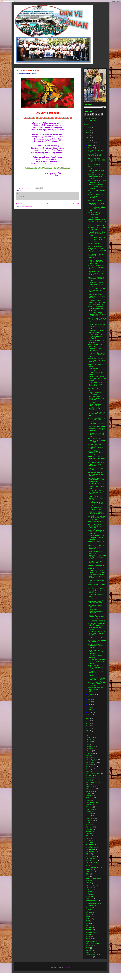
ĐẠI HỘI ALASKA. (91, 860)
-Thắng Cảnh (90, 798)
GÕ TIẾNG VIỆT (91, 120)
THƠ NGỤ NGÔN (91, 932)
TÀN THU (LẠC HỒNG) (95, 246)
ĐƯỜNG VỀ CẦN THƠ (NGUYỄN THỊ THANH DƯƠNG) (95, 453)
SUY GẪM (89, 910)
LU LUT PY (89, 887)
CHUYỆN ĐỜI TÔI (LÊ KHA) (96, 426)
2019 (88, 720)
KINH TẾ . (89, 883)
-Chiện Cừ (89, 755)
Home (47, 203)
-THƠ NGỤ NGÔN (91, 802)
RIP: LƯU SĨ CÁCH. (94, 243)
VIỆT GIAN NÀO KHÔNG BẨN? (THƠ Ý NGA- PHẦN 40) (96, 458)
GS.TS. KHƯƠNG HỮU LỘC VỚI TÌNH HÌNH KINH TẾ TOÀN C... (96, 492)
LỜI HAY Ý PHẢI (93, 217)
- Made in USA (90, 748)
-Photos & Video (91, 789)
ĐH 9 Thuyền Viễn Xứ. (92, 867)
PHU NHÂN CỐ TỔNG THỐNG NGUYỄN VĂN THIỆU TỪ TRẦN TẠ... (95, 404)
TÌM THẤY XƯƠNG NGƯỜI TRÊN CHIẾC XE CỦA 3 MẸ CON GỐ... (97, 378)
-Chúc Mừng (89, 757)
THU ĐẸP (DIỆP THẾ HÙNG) (96, 424)
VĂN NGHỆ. (89, 952)
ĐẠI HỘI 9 (89, 854)
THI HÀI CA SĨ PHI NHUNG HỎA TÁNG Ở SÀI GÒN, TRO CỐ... (96, 537)
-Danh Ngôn (89, 769)
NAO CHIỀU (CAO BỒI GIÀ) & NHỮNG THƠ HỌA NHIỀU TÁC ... (96, 267)
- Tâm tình (89, 751)
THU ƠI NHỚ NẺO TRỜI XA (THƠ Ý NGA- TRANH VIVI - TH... (97, 354)
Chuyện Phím (90, 849)
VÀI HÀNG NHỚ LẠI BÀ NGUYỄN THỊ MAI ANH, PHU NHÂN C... (95, 384)
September (91, 694)
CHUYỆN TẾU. (90, 851)
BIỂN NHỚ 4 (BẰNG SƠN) (96, 225)
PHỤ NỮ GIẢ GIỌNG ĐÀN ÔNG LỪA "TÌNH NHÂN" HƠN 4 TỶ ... (96, 503)
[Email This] (35, 188)
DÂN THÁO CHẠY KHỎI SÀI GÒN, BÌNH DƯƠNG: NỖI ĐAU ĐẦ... (96, 633)
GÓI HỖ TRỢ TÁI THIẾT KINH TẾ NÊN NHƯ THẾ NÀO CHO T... (97, 557)
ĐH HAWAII (89, 869)
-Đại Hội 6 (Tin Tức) (92, 762)
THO (87, 921)
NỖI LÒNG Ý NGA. (93, 568)
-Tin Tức (88, 816)
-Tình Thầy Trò (90, 818)
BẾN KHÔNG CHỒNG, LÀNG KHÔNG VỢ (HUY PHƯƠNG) (96, 256)
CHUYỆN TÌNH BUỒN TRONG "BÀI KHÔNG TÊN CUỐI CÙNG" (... (96, 617)
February (91, 712)
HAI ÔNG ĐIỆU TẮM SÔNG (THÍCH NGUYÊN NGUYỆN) (96, 196)
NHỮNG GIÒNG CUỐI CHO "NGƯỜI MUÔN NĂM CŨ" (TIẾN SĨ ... (96, 176)
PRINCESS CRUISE (92, 901)
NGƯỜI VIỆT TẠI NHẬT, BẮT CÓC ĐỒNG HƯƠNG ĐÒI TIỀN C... (96, 279)
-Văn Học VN (90, 827)
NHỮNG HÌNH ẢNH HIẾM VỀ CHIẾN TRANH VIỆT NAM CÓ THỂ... (96, 360)
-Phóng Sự (89, 786)
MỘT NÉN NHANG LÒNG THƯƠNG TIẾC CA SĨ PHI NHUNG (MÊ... (96, 440)
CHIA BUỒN (89, 842)
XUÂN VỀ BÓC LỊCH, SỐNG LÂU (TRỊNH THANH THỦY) (96, 209)
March (90, 709)
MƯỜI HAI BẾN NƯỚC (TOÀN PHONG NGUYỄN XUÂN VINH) (96, 480)
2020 (88, 718)
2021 (88, 140)
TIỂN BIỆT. (91, 675)
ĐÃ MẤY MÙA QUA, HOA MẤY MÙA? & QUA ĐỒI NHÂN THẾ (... (95, 336)
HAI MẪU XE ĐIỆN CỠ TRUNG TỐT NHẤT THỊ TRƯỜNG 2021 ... (95, 646)
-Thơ (20, 190)
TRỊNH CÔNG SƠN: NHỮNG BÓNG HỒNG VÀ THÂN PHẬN (96, 233)
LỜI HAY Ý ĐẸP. (91, 885)
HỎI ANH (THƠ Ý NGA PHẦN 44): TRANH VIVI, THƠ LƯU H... (97, 221)
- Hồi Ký (88, 742)
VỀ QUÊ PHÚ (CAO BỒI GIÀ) (96, 324)
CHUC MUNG (90, 845)
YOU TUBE (89, 957)
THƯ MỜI (89, 934)
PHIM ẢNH (89, 898)
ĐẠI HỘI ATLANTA (91, 863)
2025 (88, 130)
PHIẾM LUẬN (90, 896)
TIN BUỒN (89, 939)
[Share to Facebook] (40, 188)
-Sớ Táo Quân (90, 791)
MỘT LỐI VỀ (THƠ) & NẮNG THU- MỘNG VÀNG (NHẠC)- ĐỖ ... (96, 464)
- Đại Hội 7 (89, 739)
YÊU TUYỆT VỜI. (93, 598)
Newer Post (19, 203)
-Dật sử (88, 771)
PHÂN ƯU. (89, 894)
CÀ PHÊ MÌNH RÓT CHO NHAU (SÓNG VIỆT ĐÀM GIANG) (96, 284)
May (89, 704)
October (90, 148)
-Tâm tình (89, 793)
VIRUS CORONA (91, 954)
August (90, 697)
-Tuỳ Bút (88, 822)
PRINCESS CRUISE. (92, 903)
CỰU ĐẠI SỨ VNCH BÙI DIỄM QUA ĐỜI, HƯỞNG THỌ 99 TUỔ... (96, 261)
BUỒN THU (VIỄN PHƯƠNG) (96, 621)
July (89, 699)
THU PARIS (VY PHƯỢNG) (96, 637)
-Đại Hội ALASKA (91, 766)
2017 (88, 725)
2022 (88, 138)
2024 (88, 133)
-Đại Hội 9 (89, 764)
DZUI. (87, 876)
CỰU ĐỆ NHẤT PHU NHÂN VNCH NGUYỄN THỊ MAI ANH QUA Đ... (96, 398)
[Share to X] (38, 188)
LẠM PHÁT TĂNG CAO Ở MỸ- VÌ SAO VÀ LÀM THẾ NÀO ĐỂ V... (97, 320)
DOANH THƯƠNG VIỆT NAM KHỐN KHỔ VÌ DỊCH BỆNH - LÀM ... (97, 160)
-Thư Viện (89, 811)
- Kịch (87, 744)
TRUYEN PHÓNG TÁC (93, 943)
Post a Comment (22, 196)
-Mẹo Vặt (88, 780)
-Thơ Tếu (89, 804)
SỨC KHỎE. (90, 905)
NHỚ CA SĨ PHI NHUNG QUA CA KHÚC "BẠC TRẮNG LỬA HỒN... (96, 532)
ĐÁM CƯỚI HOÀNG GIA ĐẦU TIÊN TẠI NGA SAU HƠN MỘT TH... (96, 667)
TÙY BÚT (89, 950)
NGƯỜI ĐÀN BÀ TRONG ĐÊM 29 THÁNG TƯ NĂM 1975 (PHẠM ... (96, 308)
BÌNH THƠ (89, 833)
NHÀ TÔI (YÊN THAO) (94, 200)
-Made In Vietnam (91, 778)
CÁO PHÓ (89, 840)
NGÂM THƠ (89, 889)
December (91, 143)
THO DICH (89, 925)
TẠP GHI (88, 919)
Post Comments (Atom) (27, 206)
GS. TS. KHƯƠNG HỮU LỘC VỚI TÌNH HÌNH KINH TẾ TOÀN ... (96, 290)
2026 (88, 127)
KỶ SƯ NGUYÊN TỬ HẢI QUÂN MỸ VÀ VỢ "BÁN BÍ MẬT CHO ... (96, 498)
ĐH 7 (87, 865)
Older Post (76, 203)
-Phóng (88, 784)
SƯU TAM (89, 907)
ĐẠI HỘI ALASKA (91, 858)
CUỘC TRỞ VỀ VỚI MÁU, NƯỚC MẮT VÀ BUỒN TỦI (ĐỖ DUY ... (96, 296)
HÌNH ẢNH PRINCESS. (93, 878)
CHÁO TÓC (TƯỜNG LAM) (96, 484)
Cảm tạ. (88, 838)
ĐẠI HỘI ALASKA (91, 856)
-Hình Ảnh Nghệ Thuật (92, 773)
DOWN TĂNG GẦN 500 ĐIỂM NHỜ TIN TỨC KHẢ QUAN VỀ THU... (96, 661)
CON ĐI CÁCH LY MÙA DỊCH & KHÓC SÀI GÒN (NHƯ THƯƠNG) (96, 547)
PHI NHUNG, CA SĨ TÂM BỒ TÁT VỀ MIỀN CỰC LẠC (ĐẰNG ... (96, 414)
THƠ (87, 923)
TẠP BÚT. (89, 916)
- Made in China (90, 746)
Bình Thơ (89, 831)
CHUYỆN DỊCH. (91, 847)
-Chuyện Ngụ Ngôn (91, 760)
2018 (88, 723)
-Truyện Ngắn (90, 820)
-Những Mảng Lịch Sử (92, 782)
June (89, 702)
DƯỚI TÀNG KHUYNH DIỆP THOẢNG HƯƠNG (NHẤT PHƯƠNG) (96, 434)
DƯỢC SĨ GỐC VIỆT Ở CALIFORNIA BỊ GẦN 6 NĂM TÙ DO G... (95, 526)
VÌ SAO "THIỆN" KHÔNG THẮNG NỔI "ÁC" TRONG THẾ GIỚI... (96, 651)
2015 (88, 731)
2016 (88, 728)
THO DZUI (89, 930)
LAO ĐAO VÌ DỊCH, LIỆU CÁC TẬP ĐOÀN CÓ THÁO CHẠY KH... (97, 419)
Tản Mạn (88, 914)
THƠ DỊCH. (89, 927)
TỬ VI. (88, 948)
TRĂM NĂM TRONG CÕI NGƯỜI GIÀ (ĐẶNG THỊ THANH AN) (95, 611)
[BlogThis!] (37, 188)
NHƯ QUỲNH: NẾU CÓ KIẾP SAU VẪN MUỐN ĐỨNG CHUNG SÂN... (96, 517)
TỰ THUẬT (89, 945)
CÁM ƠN (88, 836)
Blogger (68, 967)
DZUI (87, 874)
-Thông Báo (89, 809)
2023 (88, 135)
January (90, 715)
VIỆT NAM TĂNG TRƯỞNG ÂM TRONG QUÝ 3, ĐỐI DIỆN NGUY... (96, 689)
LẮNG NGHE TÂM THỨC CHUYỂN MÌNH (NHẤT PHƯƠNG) (95, 186)
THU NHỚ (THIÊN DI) (94, 300)
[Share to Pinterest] (42, 188)
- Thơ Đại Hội (90, 753)
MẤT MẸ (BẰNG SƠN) (94, 444)
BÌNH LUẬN (89, 829)
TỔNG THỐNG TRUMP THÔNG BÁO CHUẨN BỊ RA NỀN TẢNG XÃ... (97, 314)
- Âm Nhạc (89, 737)
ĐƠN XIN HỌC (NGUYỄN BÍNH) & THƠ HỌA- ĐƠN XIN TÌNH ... (96, 474)
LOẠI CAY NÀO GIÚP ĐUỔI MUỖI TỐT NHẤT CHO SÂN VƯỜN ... (97, 250)
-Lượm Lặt (89, 775)
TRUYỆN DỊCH (90, 941)
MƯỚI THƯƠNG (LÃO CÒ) (96, 522)
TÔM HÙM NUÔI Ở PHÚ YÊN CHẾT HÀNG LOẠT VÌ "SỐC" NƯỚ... (96, 239)
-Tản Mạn (89, 795)
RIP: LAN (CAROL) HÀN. (95, 164)
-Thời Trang (89, 807)
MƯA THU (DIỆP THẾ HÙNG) (96, 565)
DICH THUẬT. (90, 872)
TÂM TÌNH (89, 912)
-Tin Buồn (89, 813)
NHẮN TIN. (89, 892)
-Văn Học (89, 825)
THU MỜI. (89, 936)
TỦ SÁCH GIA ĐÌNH (92, 118)
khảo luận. (89, 880)
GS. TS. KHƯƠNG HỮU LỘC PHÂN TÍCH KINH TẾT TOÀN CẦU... (96, 684)
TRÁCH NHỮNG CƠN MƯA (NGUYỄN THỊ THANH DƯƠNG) (96, 576)
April (89, 707)
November (91, 145)
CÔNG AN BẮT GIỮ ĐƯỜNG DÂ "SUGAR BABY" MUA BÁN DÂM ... (96, 273)
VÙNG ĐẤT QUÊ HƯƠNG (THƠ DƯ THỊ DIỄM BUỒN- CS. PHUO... (96, 590)
